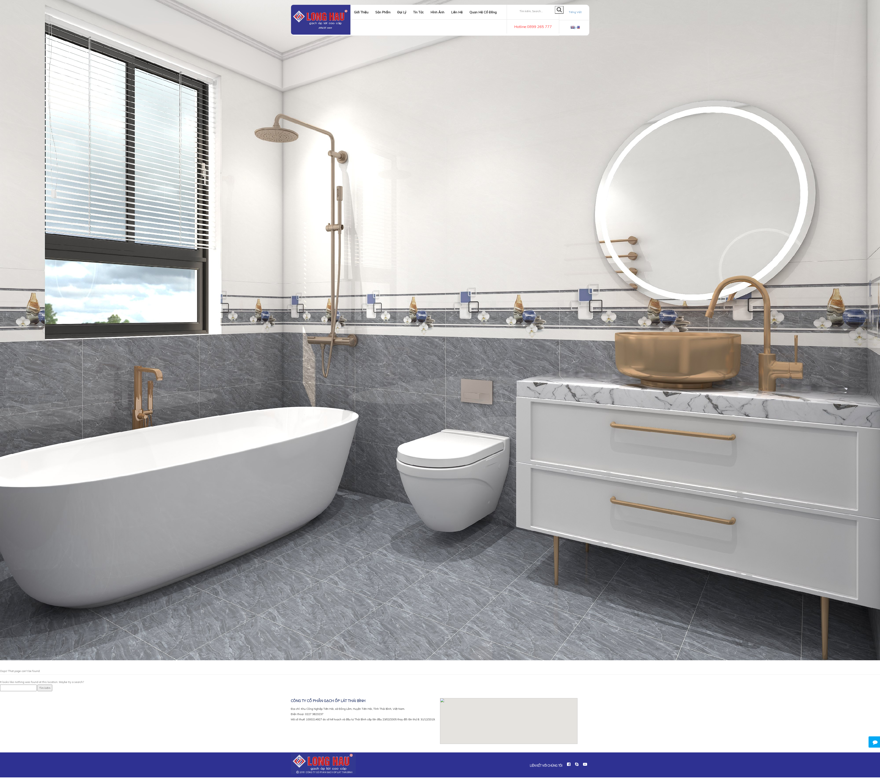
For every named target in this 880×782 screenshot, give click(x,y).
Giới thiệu (361, 12)
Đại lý (401, 12)
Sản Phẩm (382, 12)
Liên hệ (457, 12)
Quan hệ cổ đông (483, 12)
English (575, 27)
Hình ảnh (437, 12)
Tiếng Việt (575, 12)
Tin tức (418, 12)
